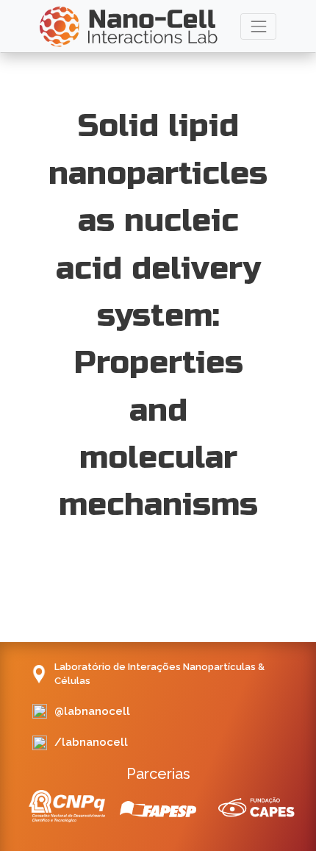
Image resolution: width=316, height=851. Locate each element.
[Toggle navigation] (258, 26)
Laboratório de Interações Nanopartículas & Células (159, 674)
